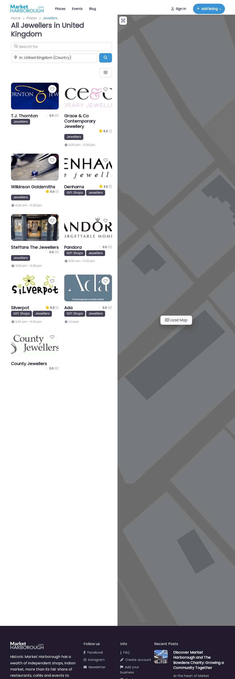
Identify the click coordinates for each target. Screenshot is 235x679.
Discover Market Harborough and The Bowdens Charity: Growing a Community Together (198, 660)
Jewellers (20, 122)
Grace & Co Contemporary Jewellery (79, 121)
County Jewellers (29, 363)
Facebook (95, 652)
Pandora (73, 247)
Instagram (96, 659)
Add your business (129, 670)
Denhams (74, 187)
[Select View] (105, 72)
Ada (68, 308)
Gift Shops (75, 193)
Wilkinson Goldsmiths (33, 187)
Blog (92, 8)
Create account (138, 659)
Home (16, 18)
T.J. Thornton (24, 116)
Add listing (209, 8)
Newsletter (97, 667)
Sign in (181, 8)
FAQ (126, 652)
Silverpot (20, 308)
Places (60, 8)
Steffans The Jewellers (35, 247)
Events (77, 8)
